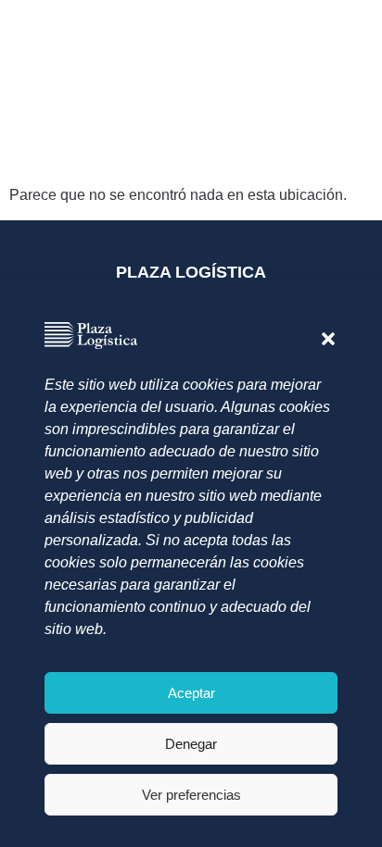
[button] (328, 339)
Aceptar (191, 693)
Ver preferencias (191, 795)
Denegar (191, 744)
